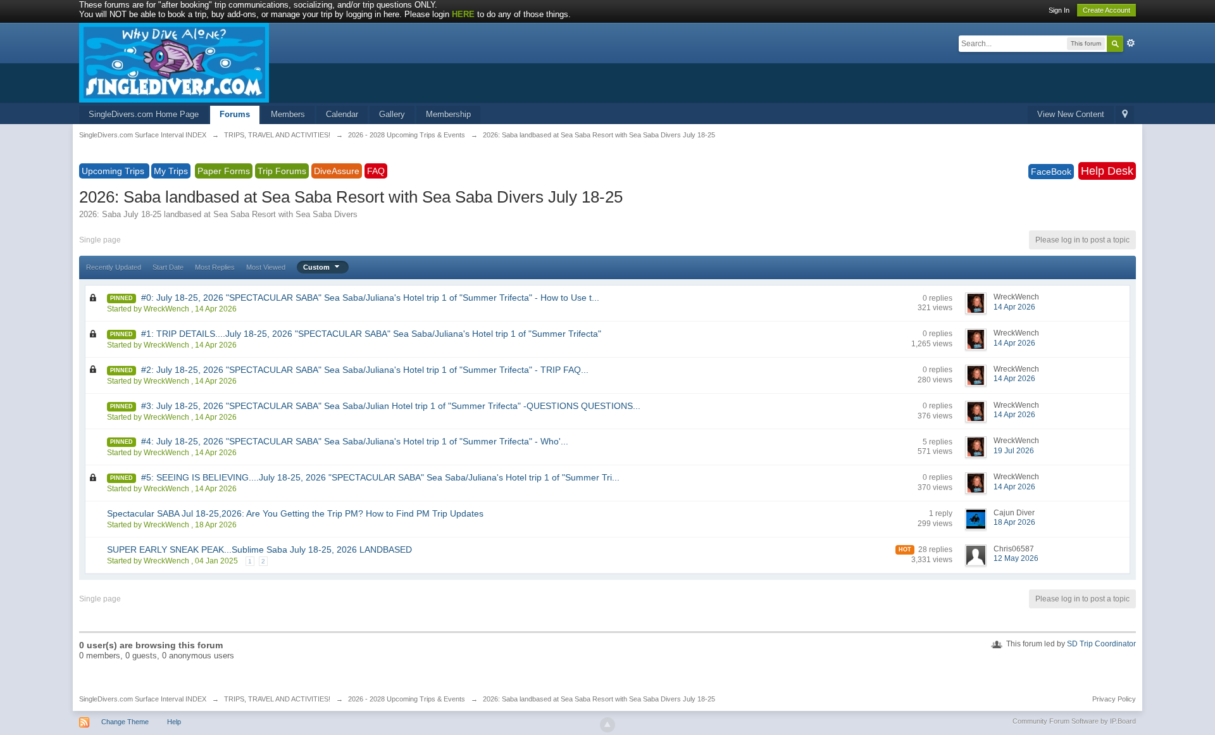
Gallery (392, 114)
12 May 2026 (1016, 558)
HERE (463, 14)
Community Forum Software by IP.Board (1074, 721)
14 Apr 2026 (1014, 307)
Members (288, 114)
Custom (317, 267)
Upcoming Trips (114, 171)
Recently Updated (113, 267)
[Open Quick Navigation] (1125, 115)
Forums (235, 114)
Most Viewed (265, 267)
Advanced (1131, 43)
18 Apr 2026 (1014, 522)
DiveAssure (336, 171)
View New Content (1070, 114)
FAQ (376, 171)
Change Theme (125, 722)
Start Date (168, 267)
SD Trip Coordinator (1101, 643)
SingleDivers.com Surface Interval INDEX (142, 699)
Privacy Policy (1114, 699)
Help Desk (1107, 171)
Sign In (1059, 10)
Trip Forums (282, 171)
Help (174, 722)
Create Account (1106, 10)
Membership (448, 114)
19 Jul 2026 (1014, 450)
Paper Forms (223, 171)
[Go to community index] (174, 61)
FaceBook (1051, 171)
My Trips (171, 171)
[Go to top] (607, 724)
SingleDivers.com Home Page (144, 114)
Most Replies (215, 267)
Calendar (342, 114)
